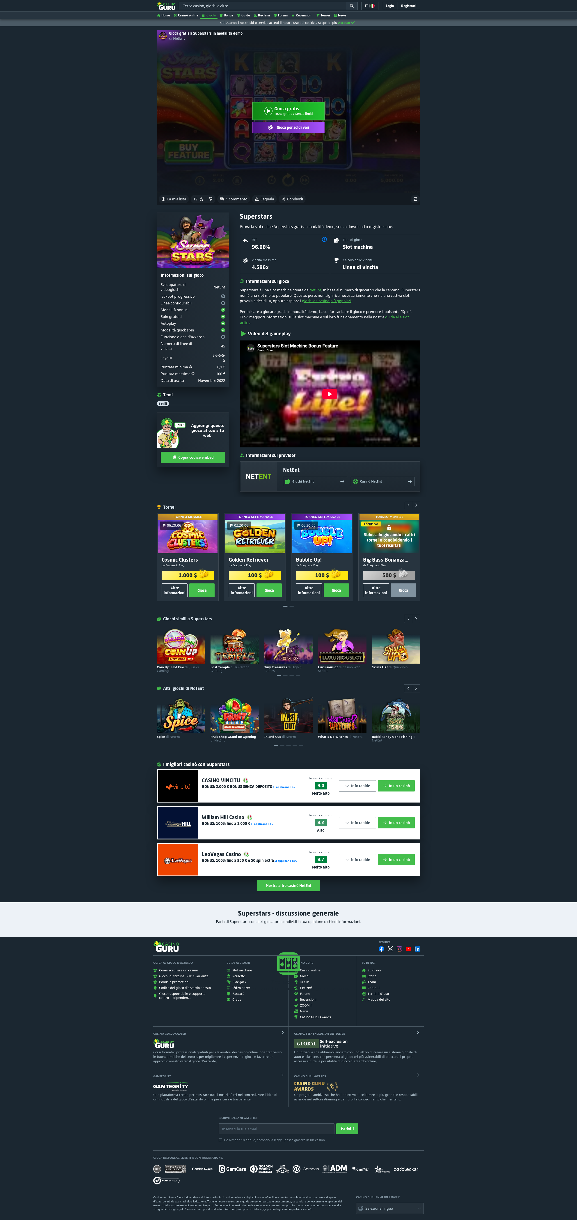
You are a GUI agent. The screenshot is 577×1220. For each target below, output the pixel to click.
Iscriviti (347, 1128)
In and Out (280, 737)
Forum (283, 15)
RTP (254, 240)
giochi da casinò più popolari (326, 300)
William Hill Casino (224, 817)
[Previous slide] (408, 505)
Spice (168, 737)
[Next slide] (416, 505)
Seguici (384, 942)
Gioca (202, 590)
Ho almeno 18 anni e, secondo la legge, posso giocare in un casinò (274, 1140)
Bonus (228, 15)
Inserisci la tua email (236, 1126)
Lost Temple (230, 669)
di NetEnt (177, 38)
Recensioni (304, 15)
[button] (292, 199)
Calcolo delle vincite (358, 260)
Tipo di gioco (352, 240)
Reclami (264, 15)
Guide (245, 15)
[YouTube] (408, 949)
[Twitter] (390, 949)
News (342, 15)
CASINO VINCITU (222, 780)
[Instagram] (399, 949)
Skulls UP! (390, 667)
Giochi (211, 15)
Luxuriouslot (339, 669)
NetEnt (315, 290)
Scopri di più (327, 22)
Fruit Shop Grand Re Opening (233, 738)
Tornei (325, 15)
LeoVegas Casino (222, 854)
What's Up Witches (340, 737)
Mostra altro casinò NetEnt (288, 885)
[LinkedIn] (417, 949)
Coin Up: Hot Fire (178, 669)
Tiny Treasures (283, 669)
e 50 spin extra (245, 860)
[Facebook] (381, 949)
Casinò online (188, 15)
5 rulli (163, 403)
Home (165, 15)
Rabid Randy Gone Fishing (394, 738)
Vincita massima (264, 260)
